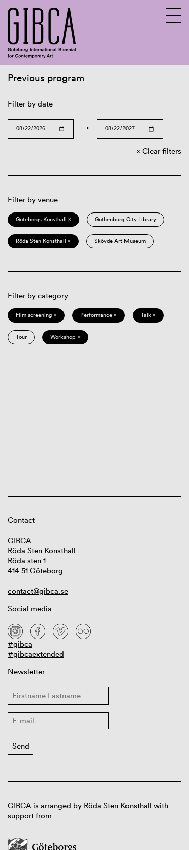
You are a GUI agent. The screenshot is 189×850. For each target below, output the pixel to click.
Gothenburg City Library (125, 219)
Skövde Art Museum (120, 240)
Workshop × (65, 336)
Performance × (98, 314)
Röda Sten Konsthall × (43, 240)
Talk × (148, 314)
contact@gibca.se (38, 591)
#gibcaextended (36, 654)
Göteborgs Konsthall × (43, 219)
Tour (21, 336)
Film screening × (36, 314)
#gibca (20, 644)
